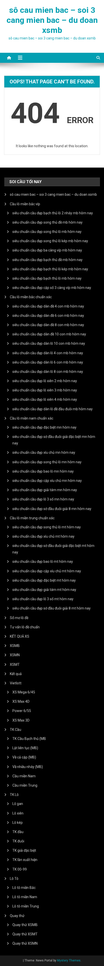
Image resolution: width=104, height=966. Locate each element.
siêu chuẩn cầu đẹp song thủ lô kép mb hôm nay (50, 241)
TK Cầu (15, 730)
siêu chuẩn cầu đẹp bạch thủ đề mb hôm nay (47, 260)
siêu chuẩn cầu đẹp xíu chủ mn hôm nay (43, 452)
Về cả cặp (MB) (24, 757)
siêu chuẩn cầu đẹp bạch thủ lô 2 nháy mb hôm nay (52, 213)
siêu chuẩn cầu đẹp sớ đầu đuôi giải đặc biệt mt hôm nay (53, 549)
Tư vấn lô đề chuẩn (25, 627)
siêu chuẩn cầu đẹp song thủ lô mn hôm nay (47, 462)
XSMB (15, 646)
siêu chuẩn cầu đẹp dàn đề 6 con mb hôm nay (48, 316)
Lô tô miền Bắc (24, 888)
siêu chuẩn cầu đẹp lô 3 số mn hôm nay (43, 499)
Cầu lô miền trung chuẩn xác (32, 518)
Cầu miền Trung (24, 785)
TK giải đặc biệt (24, 850)
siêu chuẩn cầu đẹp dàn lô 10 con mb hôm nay (48, 343)
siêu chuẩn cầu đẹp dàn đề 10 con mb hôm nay (49, 334)
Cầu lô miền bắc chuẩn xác (31, 297)
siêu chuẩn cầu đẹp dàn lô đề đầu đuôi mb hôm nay (52, 409)
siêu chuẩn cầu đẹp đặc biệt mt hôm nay (44, 580)
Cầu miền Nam (24, 776)
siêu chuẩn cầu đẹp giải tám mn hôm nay (44, 490)
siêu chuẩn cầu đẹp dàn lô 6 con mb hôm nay (47, 362)
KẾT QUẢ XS (19, 636)
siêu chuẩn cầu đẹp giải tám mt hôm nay (44, 590)
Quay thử (17, 916)
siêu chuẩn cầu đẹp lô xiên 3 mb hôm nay (44, 390)
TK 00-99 (19, 869)
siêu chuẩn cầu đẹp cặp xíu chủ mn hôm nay (47, 481)
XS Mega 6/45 (23, 692)
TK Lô (14, 795)
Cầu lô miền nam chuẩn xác (31, 418)
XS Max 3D (21, 720)
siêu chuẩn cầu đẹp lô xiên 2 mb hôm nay (44, 381)
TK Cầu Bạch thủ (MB (29, 739)
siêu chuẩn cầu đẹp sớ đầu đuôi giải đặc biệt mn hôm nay (53, 440)
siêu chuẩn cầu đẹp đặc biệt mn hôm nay (44, 427)
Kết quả (16, 674)
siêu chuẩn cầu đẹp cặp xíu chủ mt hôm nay (46, 571)
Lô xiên (17, 813)
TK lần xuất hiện (24, 860)
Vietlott (15, 683)
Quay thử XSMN (25, 943)
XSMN (15, 655)
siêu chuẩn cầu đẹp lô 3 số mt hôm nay (42, 599)
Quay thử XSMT (25, 934)
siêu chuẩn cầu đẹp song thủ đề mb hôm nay (47, 222)
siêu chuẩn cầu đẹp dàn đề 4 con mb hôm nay (48, 306)
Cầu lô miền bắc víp (25, 204)
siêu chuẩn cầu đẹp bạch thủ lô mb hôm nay (47, 278)
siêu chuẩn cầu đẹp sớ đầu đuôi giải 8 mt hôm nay (51, 608)
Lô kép (17, 823)
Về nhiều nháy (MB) (27, 767)
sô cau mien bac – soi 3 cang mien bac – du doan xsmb (52, 20)
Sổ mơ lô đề (19, 618)
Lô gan (17, 804)
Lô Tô (14, 879)
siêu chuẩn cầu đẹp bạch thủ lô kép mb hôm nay (50, 269)
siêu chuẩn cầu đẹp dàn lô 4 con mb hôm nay (47, 353)
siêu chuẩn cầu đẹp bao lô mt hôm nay (42, 562)
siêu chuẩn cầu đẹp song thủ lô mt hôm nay (46, 527)
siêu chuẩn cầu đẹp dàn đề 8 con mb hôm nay (48, 325)
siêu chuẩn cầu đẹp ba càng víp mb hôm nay (47, 250)
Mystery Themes (69, 960)
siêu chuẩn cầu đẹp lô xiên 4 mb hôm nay (44, 399)
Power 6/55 (21, 711)
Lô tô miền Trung (25, 906)
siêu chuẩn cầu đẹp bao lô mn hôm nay (43, 471)
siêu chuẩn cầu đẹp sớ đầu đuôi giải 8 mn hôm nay (51, 509)
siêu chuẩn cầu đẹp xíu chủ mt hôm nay (43, 536)
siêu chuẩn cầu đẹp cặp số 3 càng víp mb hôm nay (51, 288)
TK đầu (17, 832)
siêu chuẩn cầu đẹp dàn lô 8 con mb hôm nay (47, 372)
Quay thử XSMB (25, 925)
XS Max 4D (21, 701)
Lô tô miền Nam (24, 897)
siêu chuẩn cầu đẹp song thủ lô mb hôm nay (47, 232)
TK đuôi (18, 841)
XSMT (15, 665)
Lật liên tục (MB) (25, 748)
